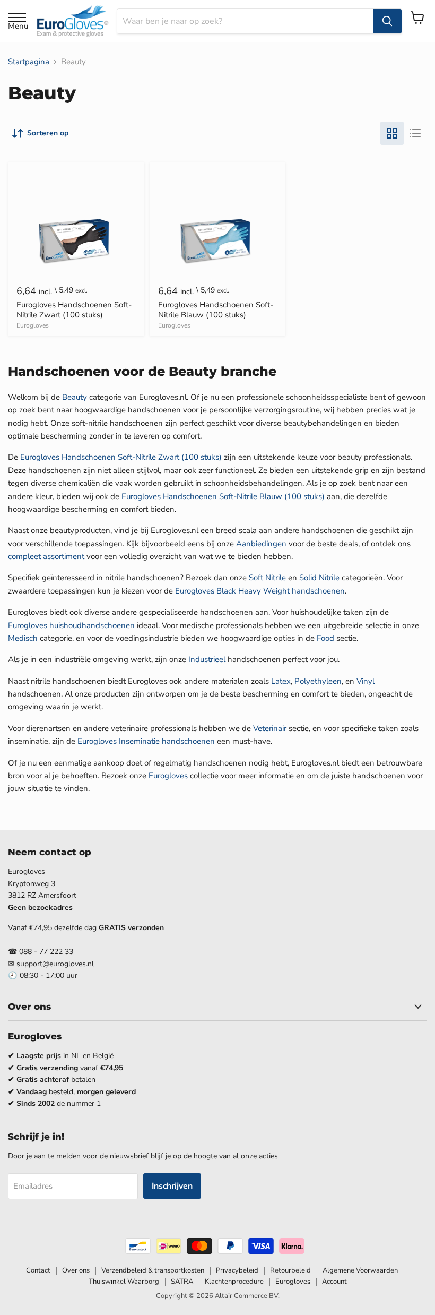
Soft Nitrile (267, 577)
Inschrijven (172, 1186)
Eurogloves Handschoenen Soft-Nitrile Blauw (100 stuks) (215, 310)
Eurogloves (32, 325)
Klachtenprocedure (234, 1281)
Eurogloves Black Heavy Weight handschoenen (260, 591)
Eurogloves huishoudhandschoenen (71, 625)
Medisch (23, 638)
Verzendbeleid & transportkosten (152, 1270)
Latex (281, 681)
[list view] (415, 133)
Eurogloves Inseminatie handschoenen (146, 741)
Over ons (76, 1270)
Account (334, 1281)
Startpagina (28, 61)
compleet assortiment (46, 556)
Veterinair (269, 728)
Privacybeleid (237, 1270)
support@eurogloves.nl (55, 964)
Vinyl (365, 681)
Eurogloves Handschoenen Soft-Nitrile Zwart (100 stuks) (74, 310)
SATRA (182, 1281)
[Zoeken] (387, 21)
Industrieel (206, 659)
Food (325, 638)
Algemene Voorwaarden (360, 1270)
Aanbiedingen (261, 543)
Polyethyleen (318, 681)
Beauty (74, 397)
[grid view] (392, 133)
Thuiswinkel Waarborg (124, 1281)
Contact (38, 1270)
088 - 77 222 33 (46, 952)
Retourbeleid (290, 1270)
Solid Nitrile (319, 577)
